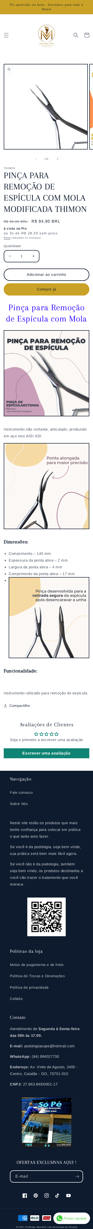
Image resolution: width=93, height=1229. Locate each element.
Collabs (16, 999)
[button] (6, 35)
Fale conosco (21, 792)
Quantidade (12, 246)
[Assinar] (77, 1176)
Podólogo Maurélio (35, 1227)
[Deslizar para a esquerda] (35, 158)
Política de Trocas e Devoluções (37, 976)
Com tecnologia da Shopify (62, 1227)
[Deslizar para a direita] (57, 158)
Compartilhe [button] (19, 706)
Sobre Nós (19, 804)
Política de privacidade (29, 987)
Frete (7, 237)
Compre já (46, 289)
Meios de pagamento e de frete (36, 965)
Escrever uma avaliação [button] (46, 753)
